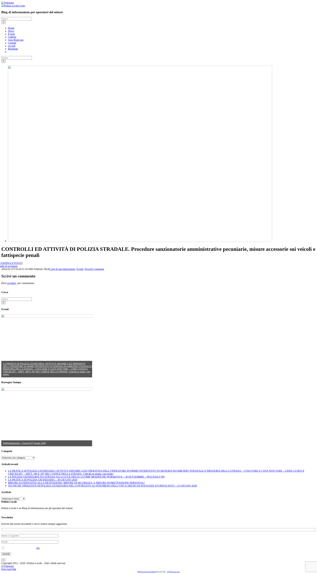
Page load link (8, 569)
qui (38, 548)
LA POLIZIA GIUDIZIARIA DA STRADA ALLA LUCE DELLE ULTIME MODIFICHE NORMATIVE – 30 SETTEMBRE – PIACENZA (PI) (86, 476)
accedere (11, 283)
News (88, 269)
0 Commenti (97, 269)
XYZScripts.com (173, 572)
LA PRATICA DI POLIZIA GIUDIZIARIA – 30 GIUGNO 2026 (42, 479)
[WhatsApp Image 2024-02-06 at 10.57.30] (140, 240)
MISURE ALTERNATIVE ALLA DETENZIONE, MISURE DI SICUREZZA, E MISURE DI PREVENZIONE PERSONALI (76, 482)
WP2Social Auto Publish (146, 572)
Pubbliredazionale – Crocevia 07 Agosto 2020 (24, 443)
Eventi (79, 269)
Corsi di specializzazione (62, 269)
